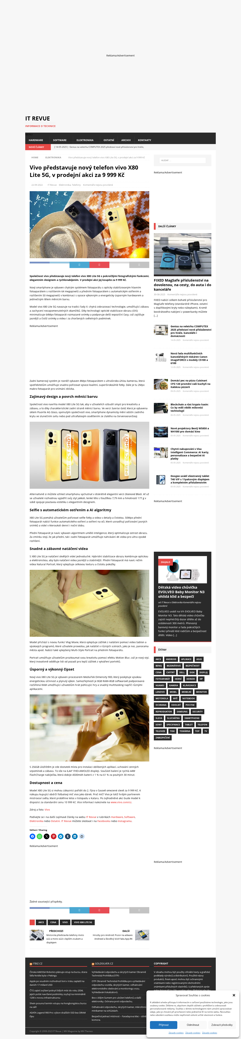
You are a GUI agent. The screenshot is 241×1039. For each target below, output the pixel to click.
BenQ (159, 665)
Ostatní (109, 140)
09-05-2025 (175, 391)
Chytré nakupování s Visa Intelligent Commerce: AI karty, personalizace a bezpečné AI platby (190, 453)
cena (53, 922)
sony (159, 724)
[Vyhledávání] (183, 160)
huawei (160, 685)
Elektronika (85, 140)
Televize (160, 731)
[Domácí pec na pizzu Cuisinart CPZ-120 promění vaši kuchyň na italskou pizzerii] (161, 384)
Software (60, 140)
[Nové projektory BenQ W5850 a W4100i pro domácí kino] (161, 432)
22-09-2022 (37, 184)
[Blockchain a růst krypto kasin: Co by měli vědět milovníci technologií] (161, 408)
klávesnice (189, 685)
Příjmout (163, 1024)
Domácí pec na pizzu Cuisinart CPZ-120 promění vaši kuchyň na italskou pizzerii (190, 383)
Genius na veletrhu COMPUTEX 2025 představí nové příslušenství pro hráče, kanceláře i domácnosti (191, 331)
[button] (234, 995)
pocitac (190, 704)
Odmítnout (193, 1024)
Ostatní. (56, 821)
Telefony (76, 184)
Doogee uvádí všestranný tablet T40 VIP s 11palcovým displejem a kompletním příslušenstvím (190, 479)
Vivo (47, 809)
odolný (176, 704)
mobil (173, 691)
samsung (182, 711)
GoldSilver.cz (104, 963)
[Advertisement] (106, 24)
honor (190, 678)
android (171, 659)
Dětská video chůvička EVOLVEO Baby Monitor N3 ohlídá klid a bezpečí (181, 592)
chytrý (170, 672)
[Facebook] (200, 147)
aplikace (186, 659)
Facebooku (103, 821)
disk (192, 672)
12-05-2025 (175, 367)
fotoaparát (163, 678)
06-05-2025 (175, 415)
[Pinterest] (213, 147)
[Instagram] (206, 147)
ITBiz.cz (37, 963)
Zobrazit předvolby (222, 1024)
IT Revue (52, 184)
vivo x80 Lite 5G (83, 922)
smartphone (192, 718)
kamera (173, 685)
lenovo (160, 691)
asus (199, 659)
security (197, 711)
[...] (156, 315)
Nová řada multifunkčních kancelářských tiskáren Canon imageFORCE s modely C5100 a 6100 (189, 358)
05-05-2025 (175, 435)
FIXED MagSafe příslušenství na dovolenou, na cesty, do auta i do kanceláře (182, 285)
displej (204, 672)
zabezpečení (163, 737)
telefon (202, 724)
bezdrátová (174, 665)
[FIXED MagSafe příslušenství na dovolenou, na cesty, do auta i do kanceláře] (182, 254)
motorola (162, 698)
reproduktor (164, 711)
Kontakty (144, 140)
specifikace (173, 724)
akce (41, 922)
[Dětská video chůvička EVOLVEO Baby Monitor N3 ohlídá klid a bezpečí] (182, 569)
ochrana (161, 704)
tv (205, 731)
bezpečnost (193, 665)
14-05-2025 (175, 340)
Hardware (36, 140)
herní (178, 678)
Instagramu (125, 821)
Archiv (126, 140)
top (197, 731)
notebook (188, 698)
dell (182, 672)
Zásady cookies (176, 1032)
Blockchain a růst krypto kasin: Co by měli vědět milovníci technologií (190, 407)
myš (175, 698)
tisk (172, 731)
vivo (65, 922)
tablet (189, 724)
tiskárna (185, 731)
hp (201, 678)
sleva (159, 718)
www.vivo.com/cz (121, 802)
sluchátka (173, 718)
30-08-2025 (159, 294)
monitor (201, 691)
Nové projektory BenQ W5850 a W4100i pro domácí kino (190, 430)
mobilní (186, 691)
